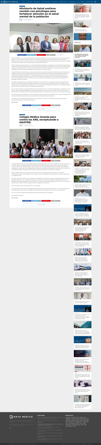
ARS (78, 1)
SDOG (85, 417)
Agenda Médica (37, 1)
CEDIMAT (77, 420)
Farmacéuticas (89, 1)
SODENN (70, 421)
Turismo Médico (72, 1)
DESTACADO (68, 417)
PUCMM (84, 423)
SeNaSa (81, 417)
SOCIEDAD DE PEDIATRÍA (76, 424)
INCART (74, 426)
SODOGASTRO (68, 424)
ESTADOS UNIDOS (72, 423)
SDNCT (87, 418)
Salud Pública (73, 417)
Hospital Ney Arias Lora (80, 418)
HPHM (82, 424)
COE (73, 421)
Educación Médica (46, 1)
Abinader (73, 420)
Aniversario (68, 420)
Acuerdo (73, 418)
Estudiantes (54, 1)
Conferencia (68, 418)
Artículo (83, 1)
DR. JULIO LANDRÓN (69, 426)
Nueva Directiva (78, 421)
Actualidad (29, 1)
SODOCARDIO (86, 420)
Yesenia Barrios (28, 19)
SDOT (67, 423)
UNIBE (85, 424)
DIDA (81, 423)
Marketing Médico (63, 1)
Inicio (24, 1)
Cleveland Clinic (85, 421)
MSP (78, 417)
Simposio (77, 423)
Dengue (81, 420)
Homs (67, 421)
